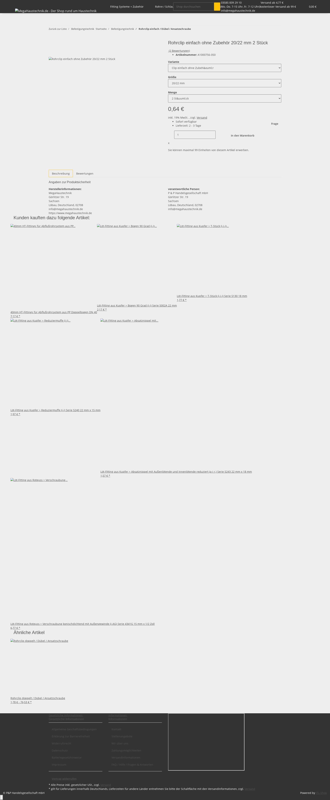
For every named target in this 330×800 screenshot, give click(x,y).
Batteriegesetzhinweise (67, 757)
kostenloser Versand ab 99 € (278, 6)
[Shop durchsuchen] (217, 6)
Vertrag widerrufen (64, 779)
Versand (202, 117)
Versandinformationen (126, 757)
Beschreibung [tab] (61, 173)
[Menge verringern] (171, 135)
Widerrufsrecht (61, 743)
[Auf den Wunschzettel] (59, 52)
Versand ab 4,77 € (272, 2)
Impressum (59, 764)
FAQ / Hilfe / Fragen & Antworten (132, 764)
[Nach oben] (1, 797)
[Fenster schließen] (52, 44)
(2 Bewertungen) (179, 51)
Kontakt (116, 729)
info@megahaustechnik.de (238, 10)
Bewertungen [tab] (84, 173)
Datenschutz (60, 750)
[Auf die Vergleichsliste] (52, 52)
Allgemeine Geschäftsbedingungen (74, 729)
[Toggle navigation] (15, 3)
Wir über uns (120, 743)
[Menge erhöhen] (219, 135)
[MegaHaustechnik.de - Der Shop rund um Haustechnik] (55, 10)
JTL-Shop (321, 793)
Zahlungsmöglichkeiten (126, 750)
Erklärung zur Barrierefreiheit (71, 736)
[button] (296, 6)
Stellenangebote (122, 736)
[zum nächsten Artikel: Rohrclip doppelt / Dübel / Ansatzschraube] (201, 30)
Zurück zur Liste (58, 29)
